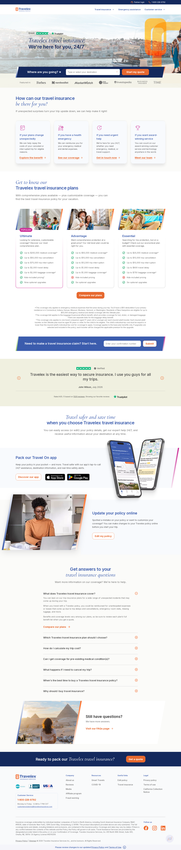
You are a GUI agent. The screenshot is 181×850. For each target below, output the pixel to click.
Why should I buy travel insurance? (63, 691)
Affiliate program (74, 793)
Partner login (139, 2)
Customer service (153, 9)
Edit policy (122, 780)
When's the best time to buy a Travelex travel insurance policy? (80, 680)
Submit (150, 343)
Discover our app (28, 477)
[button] (19, 378)
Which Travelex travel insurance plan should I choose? (75, 637)
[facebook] (146, 828)
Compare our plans (54, 626)
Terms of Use (115, 847)
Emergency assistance (129, 9)
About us (70, 780)
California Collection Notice (152, 790)
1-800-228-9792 (158, 2)
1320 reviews (79, 397)
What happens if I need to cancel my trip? (67, 669)
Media (69, 789)
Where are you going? (42, 72)
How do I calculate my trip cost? (62, 648)
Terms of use (149, 784)
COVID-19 (96, 784)
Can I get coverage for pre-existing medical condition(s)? (76, 659)
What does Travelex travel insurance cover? (69, 593)
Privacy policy (149, 780)
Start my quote (135, 72)
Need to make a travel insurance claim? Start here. (61, 343)
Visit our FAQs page (97, 728)
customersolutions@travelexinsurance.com (34, 807)
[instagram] (154, 828)
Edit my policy (103, 536)
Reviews (70, 784)
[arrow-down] (113, 9)
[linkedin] (163, 828)
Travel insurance (103, 9)
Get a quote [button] (136, 759)
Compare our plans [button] (90, 295)
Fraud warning (72, 798)
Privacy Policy (22, 841)
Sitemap (32, 841)
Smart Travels (98, 780)
